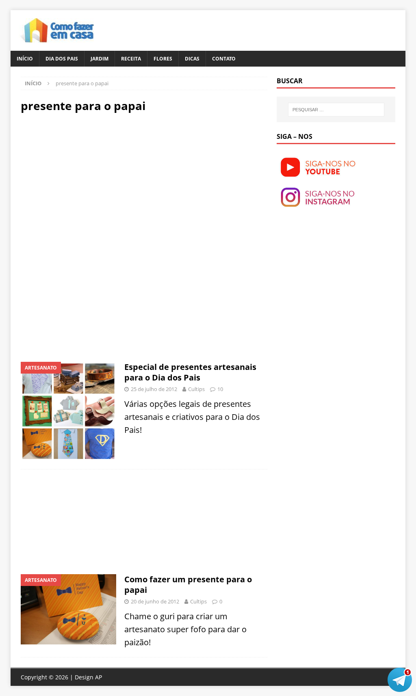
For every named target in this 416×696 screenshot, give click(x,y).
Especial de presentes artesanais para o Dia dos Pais (190, 372)
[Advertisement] (89, 178)
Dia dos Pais (62, 58)
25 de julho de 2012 (154, 389)
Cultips (196, 389)
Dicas (192, 58)
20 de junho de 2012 (155, 601)
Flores (163, 58)
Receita (131, 58)
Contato (224, 58)
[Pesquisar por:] (336, 110)
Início (25, 58)
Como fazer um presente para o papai (188, 584)
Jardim (99, 58)
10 (220, 389)
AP (98, 677)
